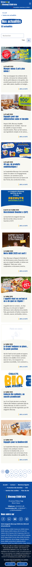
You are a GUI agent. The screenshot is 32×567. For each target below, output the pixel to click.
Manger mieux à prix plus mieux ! (14, 69)
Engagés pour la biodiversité (16, 442)
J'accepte (22, 564)
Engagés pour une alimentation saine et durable (16, 117)
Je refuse (10, 564)
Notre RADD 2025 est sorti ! (15, 253)
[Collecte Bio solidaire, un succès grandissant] (16, 381)
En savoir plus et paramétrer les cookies (16, 559)
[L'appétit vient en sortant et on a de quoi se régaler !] (16, 285)
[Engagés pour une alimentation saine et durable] (16, 103)
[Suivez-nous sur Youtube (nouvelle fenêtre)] (15, 519)
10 (20, 475)
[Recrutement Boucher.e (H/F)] (16, 199)
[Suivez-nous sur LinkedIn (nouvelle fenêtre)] (9, 519)
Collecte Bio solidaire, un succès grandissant (14, 395)
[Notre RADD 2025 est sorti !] (16, 240)
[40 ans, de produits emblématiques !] (16, 151)
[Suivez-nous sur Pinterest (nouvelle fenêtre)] (27, 519)
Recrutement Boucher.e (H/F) (16, 212)
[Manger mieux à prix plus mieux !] (16, 55)
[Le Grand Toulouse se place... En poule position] (16, 333)
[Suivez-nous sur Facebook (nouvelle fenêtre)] (3, 519)
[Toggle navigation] (30, 4)
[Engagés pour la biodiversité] (16, 429)
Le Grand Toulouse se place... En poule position (16, 347)
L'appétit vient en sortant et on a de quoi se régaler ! (15, 299)
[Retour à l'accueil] (5, 2)
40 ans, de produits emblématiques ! (13, 165)
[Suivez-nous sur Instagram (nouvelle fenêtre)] (21, 519)
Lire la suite (23, 89)
